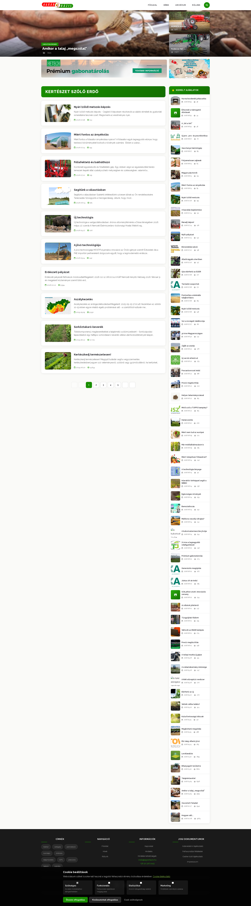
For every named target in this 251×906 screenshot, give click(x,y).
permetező (71, 847)
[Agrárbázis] (57, 5)
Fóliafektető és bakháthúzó (92, 162)
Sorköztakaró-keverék (88, 326)
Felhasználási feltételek (192, 851)
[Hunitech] (189, 68)
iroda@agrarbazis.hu (147, 860)
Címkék (60, 839)
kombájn (46, 853)
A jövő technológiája (87, 245)
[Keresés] (207, 5)
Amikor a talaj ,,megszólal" (64, 48)
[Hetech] (104, 68)
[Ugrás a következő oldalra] (125, 385)
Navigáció (103, 839)
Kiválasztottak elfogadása (105, 900)
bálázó (46, 866)
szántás (57, 866)
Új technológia (83, 217)
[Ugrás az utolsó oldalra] (132, 385)
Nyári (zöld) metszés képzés (92, 106)
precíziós (72, 860)
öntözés (59, 853)
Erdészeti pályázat (57, 272)
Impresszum (192, 862)
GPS (61, 860)
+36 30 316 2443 (147, 863)
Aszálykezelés (83, 299)
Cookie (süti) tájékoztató (193, 856)
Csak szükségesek (133, 900)
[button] (189, 22)
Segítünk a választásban (90, 189)
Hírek (166, 5)
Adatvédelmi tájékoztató (192, 846)
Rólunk (196, 5)
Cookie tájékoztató (161, 876)
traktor (46, 847)
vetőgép (57, 847)
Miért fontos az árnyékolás (91, 134)
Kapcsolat (149, 846)
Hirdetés (148, 851)
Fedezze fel (177, 49)
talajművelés (48, 860)
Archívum (180, 5)
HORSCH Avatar (178, 26)
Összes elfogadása (75, 900)
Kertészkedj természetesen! (92, 354)
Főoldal (152, 5)
